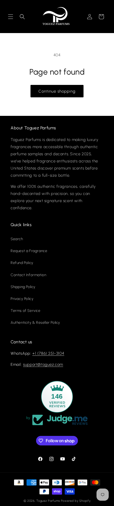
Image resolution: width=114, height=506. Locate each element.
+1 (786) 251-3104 (48, 353)
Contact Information (28, 275)
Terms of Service (26, 310)
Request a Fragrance (29, 251)
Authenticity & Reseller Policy (35, 322)
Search (17, 239)
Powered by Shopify (76, 501)
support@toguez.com (43, 364)
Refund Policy (22, 263)
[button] (10, 16)
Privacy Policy (22, 299)
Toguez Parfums (48, 501)
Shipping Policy (23, 287)
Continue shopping (57, 91)
